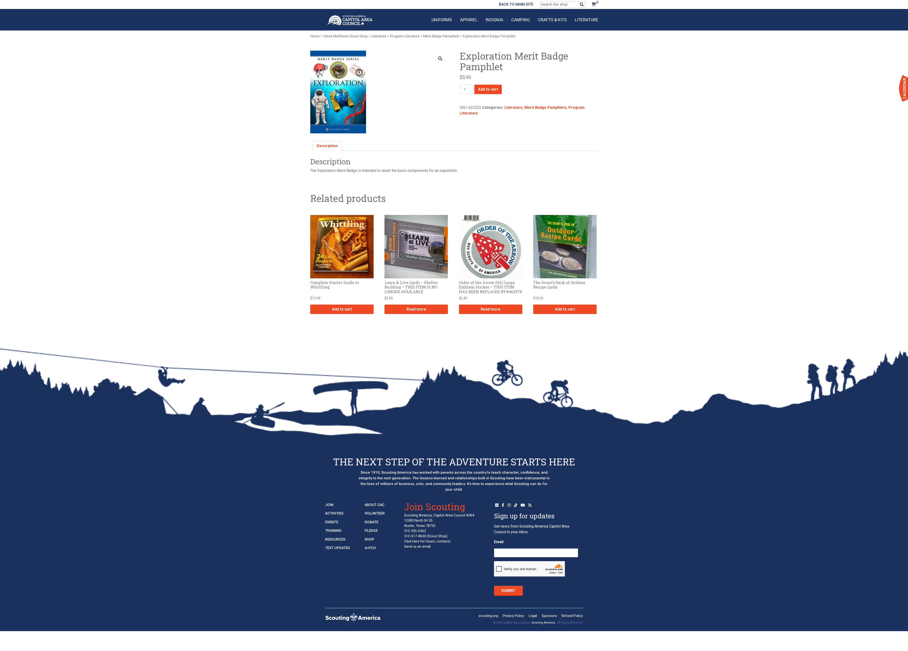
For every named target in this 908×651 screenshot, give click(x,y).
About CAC (374, 505)
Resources (335, 539)
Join (329, 505)
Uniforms (442, 19)
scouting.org (488, 616)
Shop (369, 539)
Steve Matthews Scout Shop (345, 36)
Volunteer (375, 513)
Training (333, 531)
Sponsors (549, 616)
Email (500, 542)
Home (315, 36)
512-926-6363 (415, 531)
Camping (520, 19)
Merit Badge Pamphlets (441, 36)
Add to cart (488, 89)
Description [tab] (327, 146)
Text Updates (337, 548)
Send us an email (417, 546)
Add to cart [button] (342, 309)
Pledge (371, 531)
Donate (371, 522)
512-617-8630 (415, 536)
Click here (411, 541)
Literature (586, 19)
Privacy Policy (513, 616)
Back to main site (516, 4)
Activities (334, 513)
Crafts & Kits (552, 19)
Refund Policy (572, 616)
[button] (440, 58)
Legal (533, 616)
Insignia (494, 19)
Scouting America (543, 622)
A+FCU (370, 548)
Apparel (468, 19)
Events (331, 522)
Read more (416, 309)
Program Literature (404, 36)
